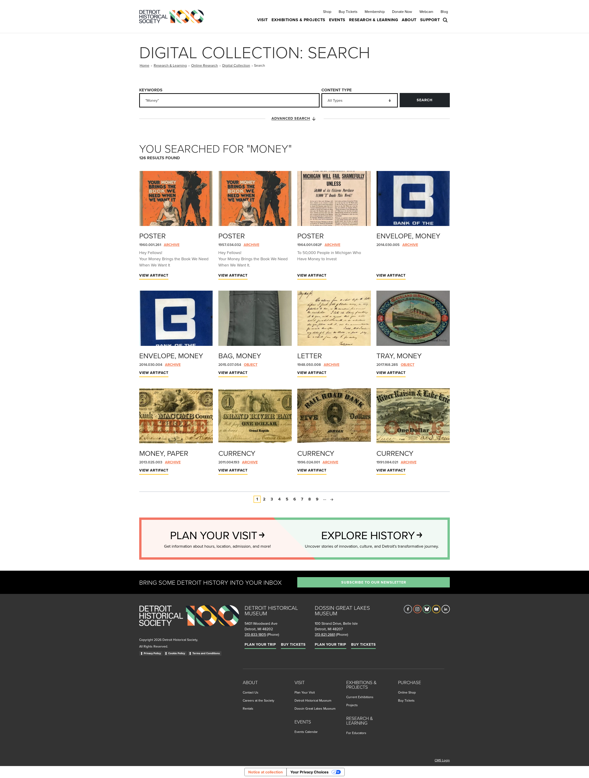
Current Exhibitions (359, 697)
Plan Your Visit (304, 692)
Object (250, 364)
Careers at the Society (258, 700)
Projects (352, 705)
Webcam (426, 11)
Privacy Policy (152, 653)
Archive (171, 244)
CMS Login (442, 760)
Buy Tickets (348, 11)
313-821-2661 (325, 634)
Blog (444, 11)
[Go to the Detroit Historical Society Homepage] (173, 16)
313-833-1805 (255, 634)
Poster (152, 236)
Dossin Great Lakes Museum (314, 708)
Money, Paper (163, 453)
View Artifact (153, 275)
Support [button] (430, 20)
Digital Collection (236, 65)
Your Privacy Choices (309, 772)
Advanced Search (290, 118)
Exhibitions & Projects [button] (298, 20)
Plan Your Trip (260, 644)
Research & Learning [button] (373, 20)
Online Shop (407, 692)
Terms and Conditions (206, 653)
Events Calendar (306, 731)
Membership (375, 11)
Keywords (150, 90)
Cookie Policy (176, 653)
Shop (327, 11)
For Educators (356, 733)
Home (144, 65)
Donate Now (402, 11)
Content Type (336, 90)
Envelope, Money (408, 236)
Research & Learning (170, 65)
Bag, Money (239, 355)
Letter (309, 355)
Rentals (248, 708)
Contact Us (250, 692)
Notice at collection (265, 772)
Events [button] (337, 20)
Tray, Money (399, 355)
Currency (236, 453)
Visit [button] (262, 20)
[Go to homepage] (189, 621)
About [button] (409, 20)
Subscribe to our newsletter (373, 582)
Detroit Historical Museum (312, 700)
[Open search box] (446, 20)
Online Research (204, 65)
